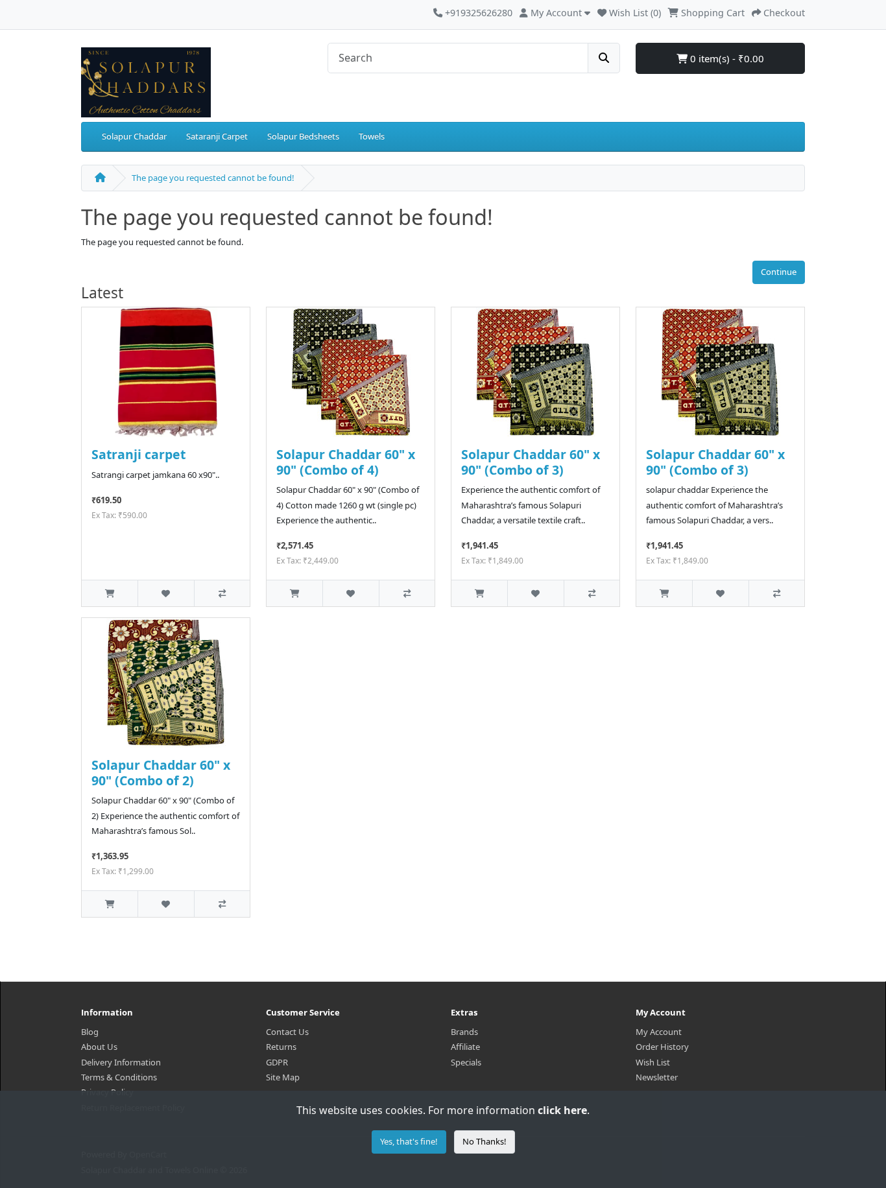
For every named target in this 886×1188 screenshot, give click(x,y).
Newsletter (657, 1077)
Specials (466, 1062)
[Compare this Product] (222, 593)
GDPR (277, 1062)
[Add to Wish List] (165, 593)
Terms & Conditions (119, 1077)
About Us (99, 1046)
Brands (464, 1032)
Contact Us (287, 1032)
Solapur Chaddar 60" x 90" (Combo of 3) (530, 462)
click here (562, 1110)
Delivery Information (121, 1062)
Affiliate (465, 1046)
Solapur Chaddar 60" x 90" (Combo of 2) (160, 772)
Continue (778, 272)
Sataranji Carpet (217, 136)
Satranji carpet (138, 454)
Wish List (653, 1062)
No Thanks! (484, 1141)
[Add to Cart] (110, 593)
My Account (659, 1032)
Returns (281, 1046)
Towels (372, 136)
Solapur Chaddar (134, 136)
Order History (662, 1046)
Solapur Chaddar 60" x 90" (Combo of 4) (345, 462)
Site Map (283, 1077)
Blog (90, 1032)
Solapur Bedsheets (303, 136)
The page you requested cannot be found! (213, 178)
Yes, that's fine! (409, 1141)
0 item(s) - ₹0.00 (726, 58)
